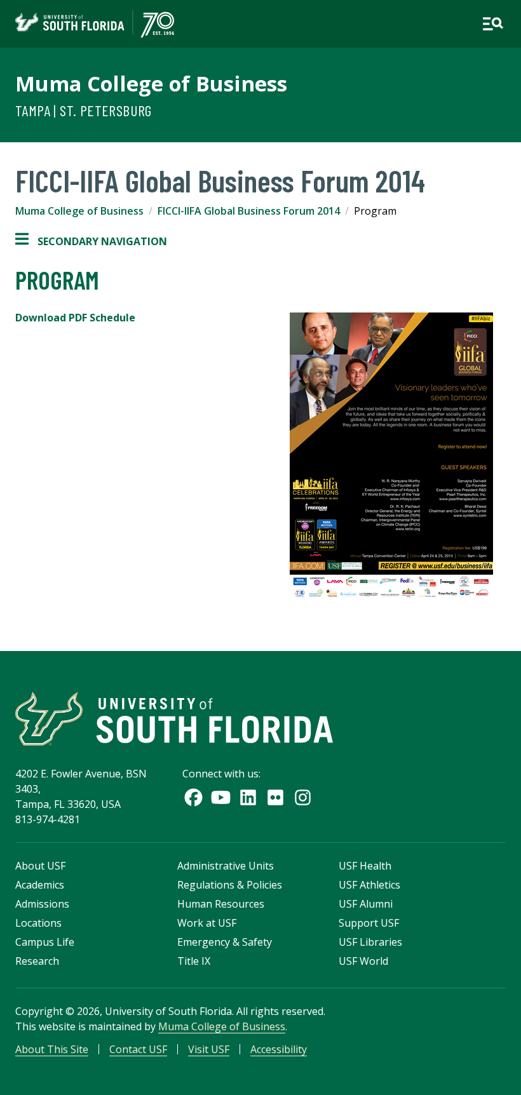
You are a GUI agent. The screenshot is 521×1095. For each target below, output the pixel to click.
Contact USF (138, 1049)
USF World (363, 961)
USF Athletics (369, 885)
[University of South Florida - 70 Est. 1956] (94, 23)
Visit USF (208, 1049)
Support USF (369, 923)
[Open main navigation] (493, 24)
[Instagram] (303, 797)
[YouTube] (221, 797)
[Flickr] (275, 797)
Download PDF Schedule (75, 318)
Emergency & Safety (224, 942)
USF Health (365, 866)
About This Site (51, 1049)
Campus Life (44, 942)
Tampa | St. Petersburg (83, 110)
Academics (39, 885)
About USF (40, 866)
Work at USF (206, 923)
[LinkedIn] (248, 797)
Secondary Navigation (91, 241)
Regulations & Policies (229, 885)
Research (37, 961)
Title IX (193, 961)
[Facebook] (193, 797)
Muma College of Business (151, 83)
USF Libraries (370, 942)
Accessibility (278, 1049)
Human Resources (220, 904)
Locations (38, 923)
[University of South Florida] (174, 719)
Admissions (42, 904)
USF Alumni (366, 904)
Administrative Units (225, 866)
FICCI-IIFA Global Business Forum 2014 (249, 211)
